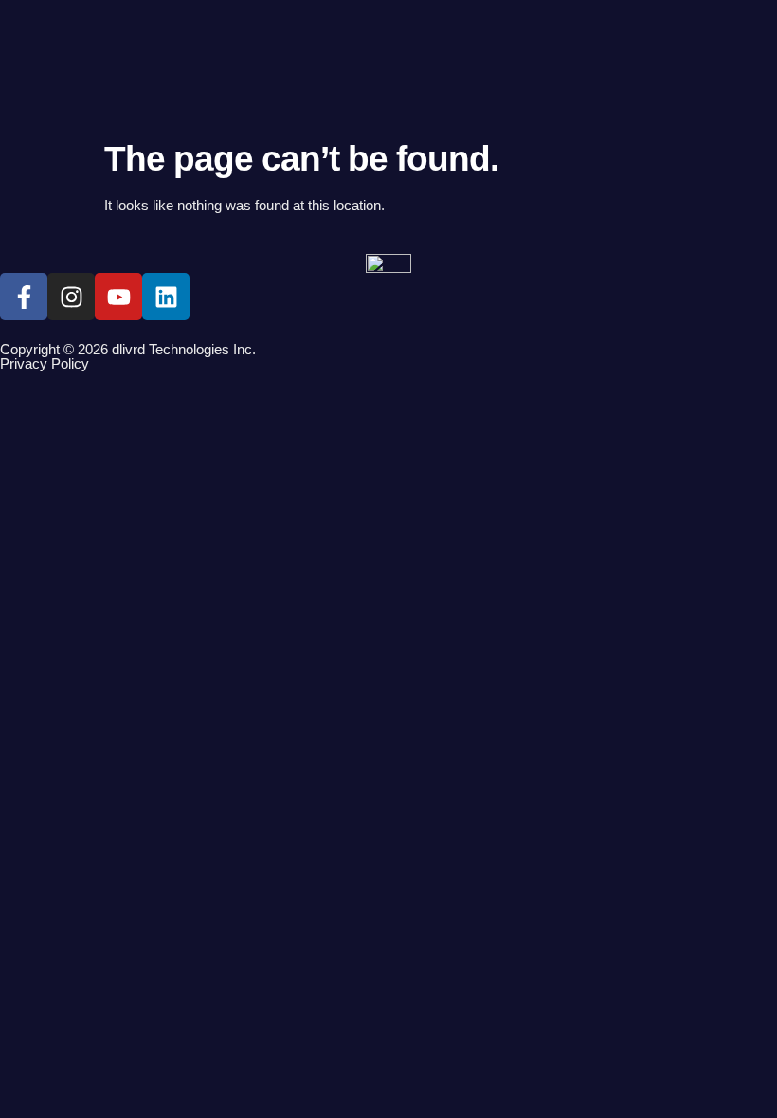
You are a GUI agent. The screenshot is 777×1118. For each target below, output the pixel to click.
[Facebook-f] (23, 296)
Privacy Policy (44, 363)
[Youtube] (118, 296)
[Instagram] (71, 296)
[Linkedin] (166, 296)
